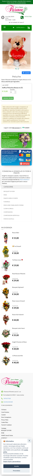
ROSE (5, 195)
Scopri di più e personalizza (12, 461)
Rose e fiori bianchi (18, 314)
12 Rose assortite (17, 355)
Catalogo (20, 27)
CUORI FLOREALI (8, 208)
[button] (28, 28)
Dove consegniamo (6, 417)
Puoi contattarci (24, 179)
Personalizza (16, 470)
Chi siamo (3, 409)
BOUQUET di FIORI (9, 191)
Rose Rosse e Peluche (18, 273)
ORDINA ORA (7, 98)
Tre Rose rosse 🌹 (17, 260)
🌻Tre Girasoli (16, 246)
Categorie (8, 187)
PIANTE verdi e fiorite (11, 198)
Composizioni (8, 212)
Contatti (3, 414)
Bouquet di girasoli (18, 287)
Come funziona (5, 412)
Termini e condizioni (6, 425)
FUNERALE (7, 201)
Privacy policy (4, 420)
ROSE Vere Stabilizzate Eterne (14, 205)
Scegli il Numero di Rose (19, 342)
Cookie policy (4, 422)
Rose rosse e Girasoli (18, 301)
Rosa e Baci (15, 232)
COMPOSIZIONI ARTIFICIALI (11, 215)
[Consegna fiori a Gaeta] (16, 10)
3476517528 (28, 16)
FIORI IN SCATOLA (9, 219)
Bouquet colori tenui (18, 328)
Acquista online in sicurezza (9, 152)
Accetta (16, 466)
